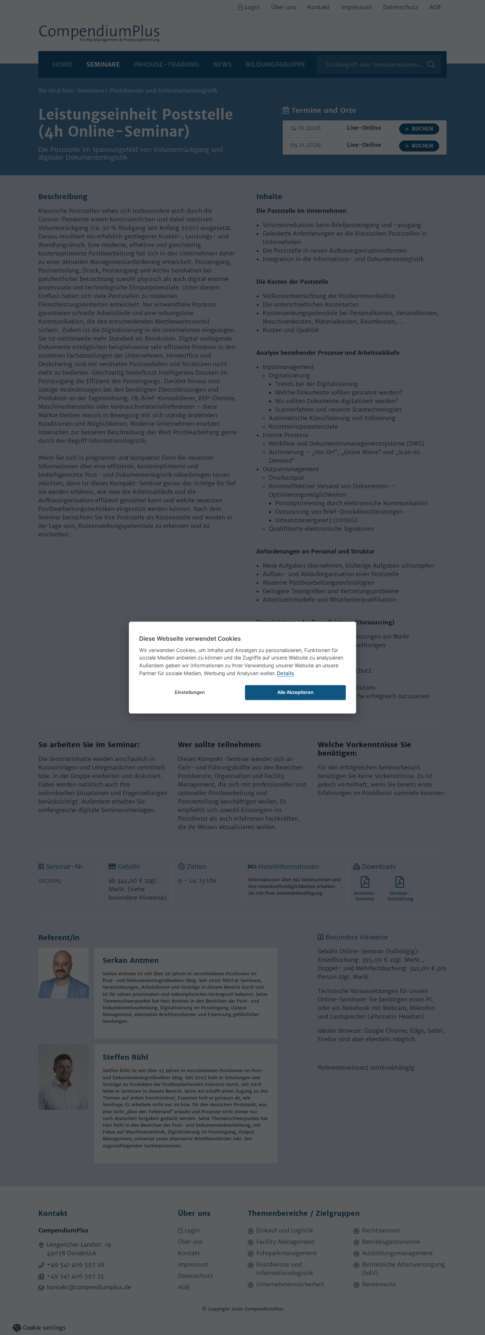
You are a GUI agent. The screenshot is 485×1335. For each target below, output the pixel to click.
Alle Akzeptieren (295, 692)
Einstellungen (190, 692)
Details (285, 673)
